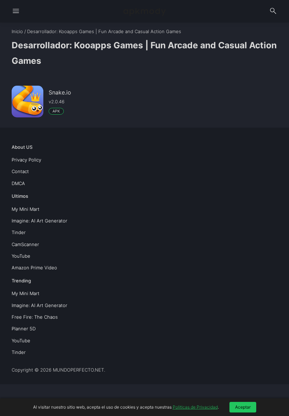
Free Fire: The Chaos (35, 317)
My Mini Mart (25, 209)
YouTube (21, 256)
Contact (20, 171)
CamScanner (25, 244)
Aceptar (243, 407)
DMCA (18, 183)
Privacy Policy (26, 160)
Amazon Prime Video (34, 267)
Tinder (19, 232)
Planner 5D (24, 328)
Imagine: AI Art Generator (39, 221)
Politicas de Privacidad (195, 407)
